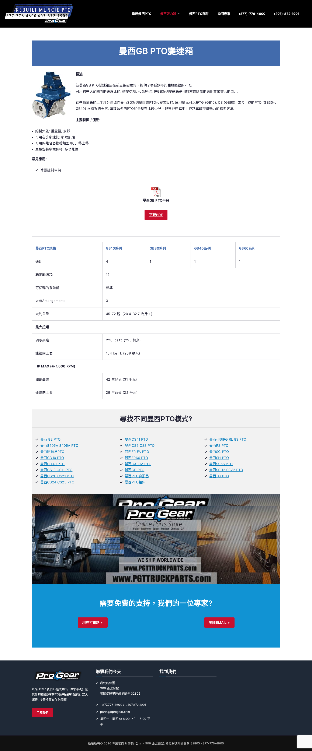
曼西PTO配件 (199, 14)
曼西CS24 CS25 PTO (57, 482)
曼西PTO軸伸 (135, 482)
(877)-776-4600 (252, 14)
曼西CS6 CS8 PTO (140, 445)
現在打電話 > (92, 622)
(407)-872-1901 (286, 14)
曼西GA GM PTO (138, 464)
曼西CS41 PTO (136, 439)
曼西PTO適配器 (137, 476)
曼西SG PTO (219, 451)
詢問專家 (224, 14)
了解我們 (43, 712)
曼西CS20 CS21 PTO (57, 476)
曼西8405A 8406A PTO (59, 445)
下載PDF (156, 215)
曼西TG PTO (219, 476)
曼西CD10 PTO (52, 458)
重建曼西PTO (142, 14)
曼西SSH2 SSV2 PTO (226, 470)
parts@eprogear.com (115, 711)
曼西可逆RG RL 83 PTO (227, 439)
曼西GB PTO (134, 470)
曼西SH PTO (219, 458)
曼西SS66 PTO (221, 464)
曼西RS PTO (218, 445)
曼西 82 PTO (50, 439)
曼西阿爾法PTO (52, 451)
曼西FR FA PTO (137, 451)
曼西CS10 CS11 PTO (56, 470)
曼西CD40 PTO (52, 464)
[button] (178, 14)
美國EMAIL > (219, 622)
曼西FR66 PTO (136, 458)
